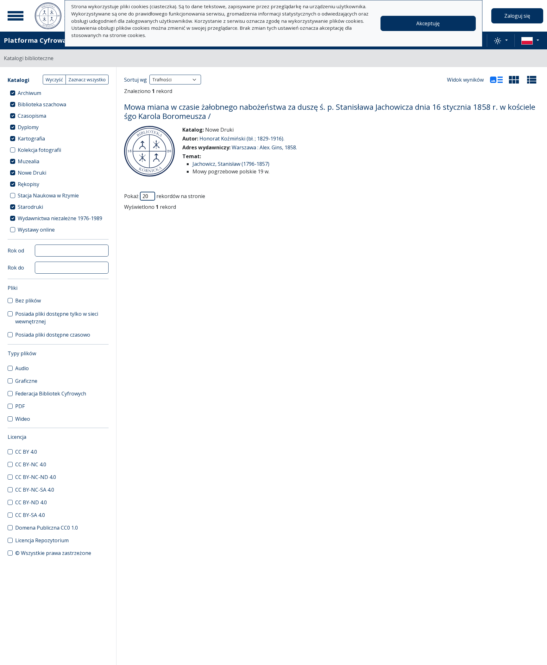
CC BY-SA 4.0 (30, 515)
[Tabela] (531, 80)
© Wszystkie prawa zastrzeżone (53, 553)
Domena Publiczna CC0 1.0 (46, 527)
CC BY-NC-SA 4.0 (34, 489)
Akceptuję (428, 23)
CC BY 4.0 (26, 451)
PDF (20, 406)
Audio (22, 368)
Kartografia (31, 138)
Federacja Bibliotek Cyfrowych (50, 393)
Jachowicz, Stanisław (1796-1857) (230, 163)
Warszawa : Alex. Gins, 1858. (264, 147)
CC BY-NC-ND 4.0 (35, 477)
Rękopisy (28, 184)
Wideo (22, 418)
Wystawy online (36, 229)
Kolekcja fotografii (39, 149)
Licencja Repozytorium (42, 540)
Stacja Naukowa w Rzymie (48, 195)
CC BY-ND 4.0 (31, 502)
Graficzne (26, 380)
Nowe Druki (32, 172)
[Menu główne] (15, 16)
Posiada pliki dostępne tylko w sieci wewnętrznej (56, 317)
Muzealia (28, 161)
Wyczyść (54, 80)
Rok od (16, 250)
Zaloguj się (517, 15)
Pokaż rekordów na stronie (164, 196)
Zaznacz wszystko (87, 80)
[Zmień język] (530, 40)
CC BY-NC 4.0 (30, 464)
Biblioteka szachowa (42, 104)
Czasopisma (32, 115)
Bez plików (28, 300)
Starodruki (30, 206)
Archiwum (29, 93)
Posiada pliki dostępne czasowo (52, 334)
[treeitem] (58, 93)
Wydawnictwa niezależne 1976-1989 (60, 218)
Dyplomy (28, 127)
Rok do (16, 267)
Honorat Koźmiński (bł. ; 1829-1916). (241, 138)
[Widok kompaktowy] (514, 80)
